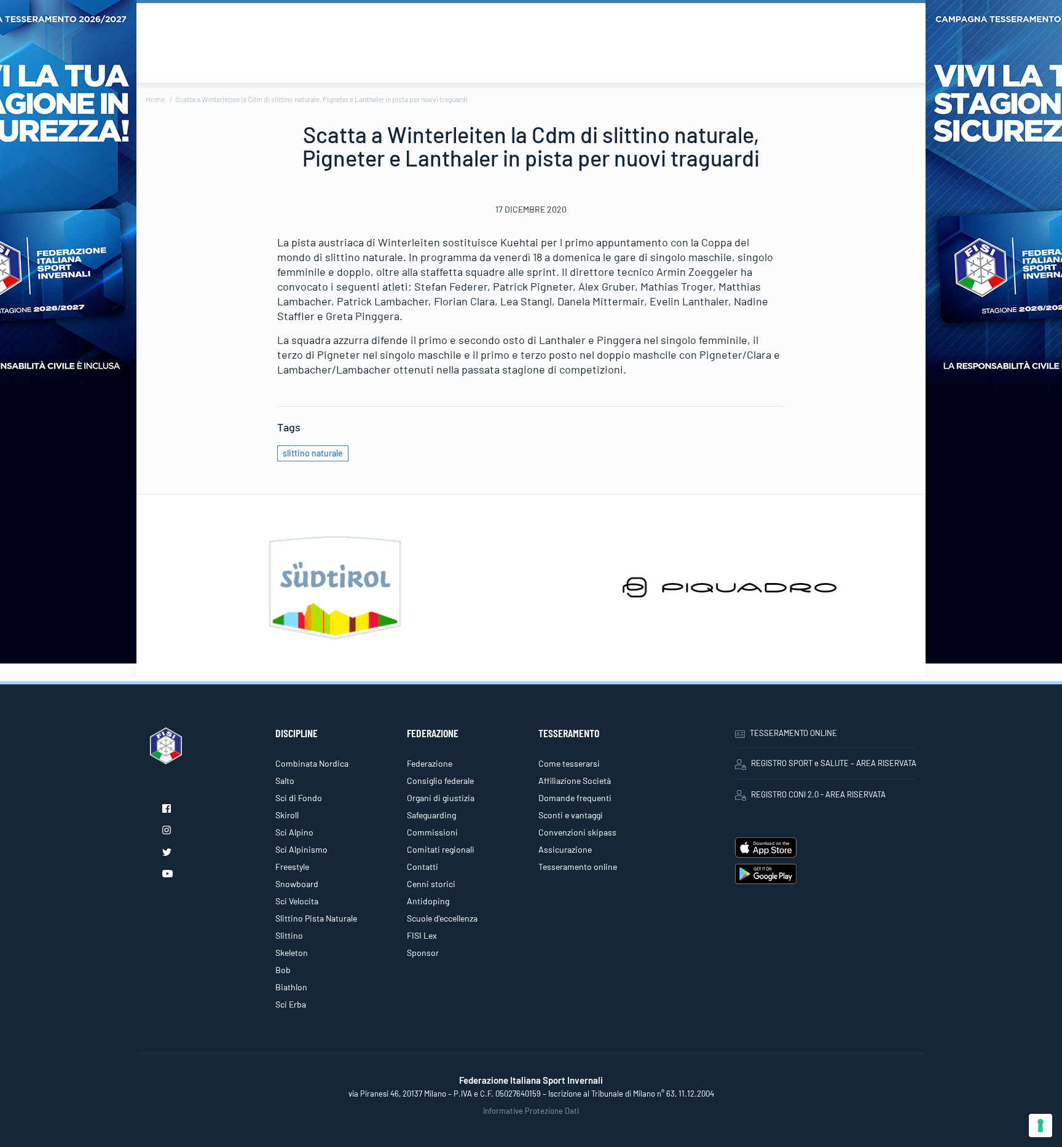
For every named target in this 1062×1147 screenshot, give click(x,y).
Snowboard (296, 884)
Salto (284, 780)
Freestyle (292, 866)
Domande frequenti (575, 798)
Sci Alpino (294, 832)
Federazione (429, 763)
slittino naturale (313, 453)
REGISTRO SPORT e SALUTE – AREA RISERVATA (833, 763)
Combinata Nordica (311, 763)
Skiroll (287, 815)
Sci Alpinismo (301, 849)
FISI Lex (422, 935)
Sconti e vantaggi (570, 815)
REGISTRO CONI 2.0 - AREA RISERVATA (818, 794)
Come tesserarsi (569, 763)
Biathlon (291, 987)
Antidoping (428, 901)
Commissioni (432, 832)
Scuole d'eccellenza (442, 918)
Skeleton (291, 952)
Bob (283, 970)
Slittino (289, 935)
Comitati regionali (440, 849)
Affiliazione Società (574, 780)
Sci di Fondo (298, 798)
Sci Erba (290, 1004)
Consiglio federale (440, 780)
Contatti (422, 866)
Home (155, 99)
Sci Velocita (296, 901)
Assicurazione (565, 849)
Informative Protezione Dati (531, 1111)
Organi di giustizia (440, 798)
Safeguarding (431, 815)
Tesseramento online (577, 866)
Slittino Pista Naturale (316, 918)
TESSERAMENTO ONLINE (793, 733)
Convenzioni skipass (577, 832)
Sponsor (423, 952)
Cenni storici (431, 884)
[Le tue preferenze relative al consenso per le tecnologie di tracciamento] (1040, 1125)
